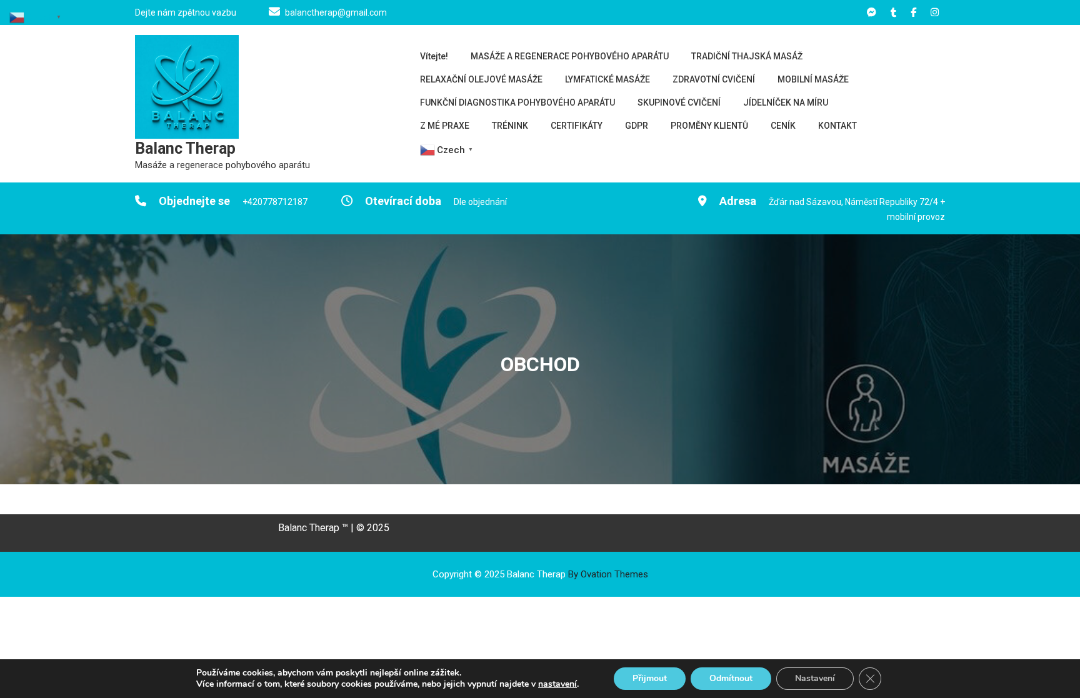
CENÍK (783, 126)
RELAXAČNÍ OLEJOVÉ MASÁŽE (481, 79)
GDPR (636, 126)
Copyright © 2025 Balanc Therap (540, 574)
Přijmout (649, 678)
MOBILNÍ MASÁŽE (813, 79)
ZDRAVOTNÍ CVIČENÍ (713, 79)
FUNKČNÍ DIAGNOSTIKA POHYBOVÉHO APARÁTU (517, 102)
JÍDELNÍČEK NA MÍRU (785, 102)
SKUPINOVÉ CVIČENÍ (679, 102)
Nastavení (815, 678)
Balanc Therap (185, 148)
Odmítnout (730, 678)
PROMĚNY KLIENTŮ (709, 126)
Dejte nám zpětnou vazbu (185, 12)
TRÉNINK (510, 126)
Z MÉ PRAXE (444, 126)
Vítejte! (434, 56)
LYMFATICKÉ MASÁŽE (607, 79)
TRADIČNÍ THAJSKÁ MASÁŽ (746, 56)
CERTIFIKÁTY (576, 126)
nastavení (557, 684)
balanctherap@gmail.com (336, 12)
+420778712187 (275, 202)
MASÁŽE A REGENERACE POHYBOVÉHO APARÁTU (570, 56)
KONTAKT (837, 126)
